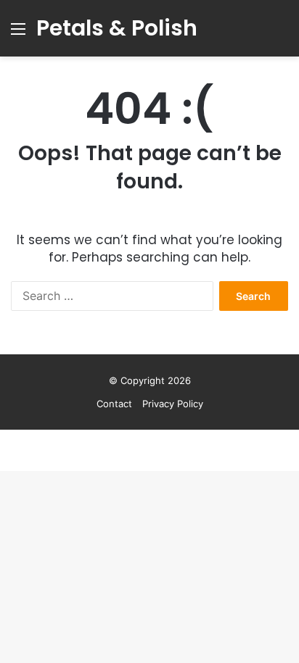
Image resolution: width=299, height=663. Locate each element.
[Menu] (18, 33)
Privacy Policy (172, 403)
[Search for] (281, 33)
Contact (114, 403)
